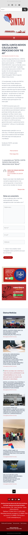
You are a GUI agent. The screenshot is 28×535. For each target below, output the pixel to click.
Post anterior (14, 150)
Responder (21, 189)
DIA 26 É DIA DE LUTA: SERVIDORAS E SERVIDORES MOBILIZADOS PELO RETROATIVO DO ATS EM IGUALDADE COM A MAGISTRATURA (12, 478)
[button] (14, 37)
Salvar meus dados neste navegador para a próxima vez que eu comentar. (14, 250)
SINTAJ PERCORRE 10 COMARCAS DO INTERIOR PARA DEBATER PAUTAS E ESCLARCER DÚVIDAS (14, 452)
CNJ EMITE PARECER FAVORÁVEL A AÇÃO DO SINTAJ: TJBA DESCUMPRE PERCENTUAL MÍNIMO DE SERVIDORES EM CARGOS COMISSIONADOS (14, 410)
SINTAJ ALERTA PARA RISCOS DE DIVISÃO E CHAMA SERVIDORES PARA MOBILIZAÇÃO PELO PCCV (13, 332)
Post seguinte (14, 154)
